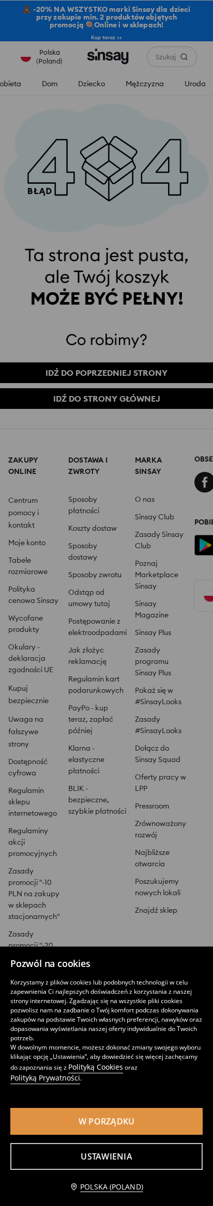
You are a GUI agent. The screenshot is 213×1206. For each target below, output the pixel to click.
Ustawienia (106, 1156)
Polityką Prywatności (45, 1078)
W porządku (107, 1121)
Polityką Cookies (95, 1067)
